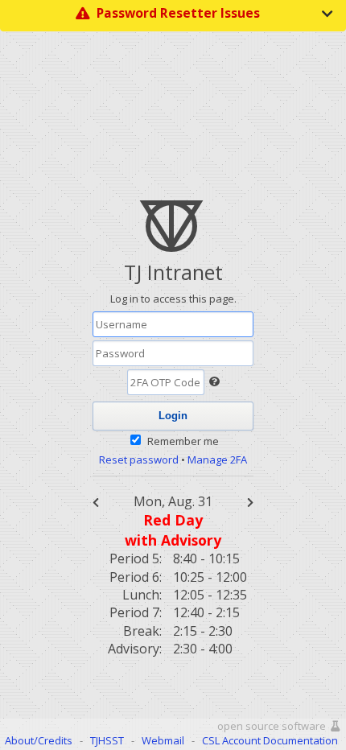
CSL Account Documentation (270, 740)
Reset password (139, 459)
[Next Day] (241, 501)
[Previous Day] (105, 501)
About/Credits (38, 740)
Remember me (183, 441)
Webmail (163, 740)
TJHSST (107, 740)
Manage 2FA (217, 459)
